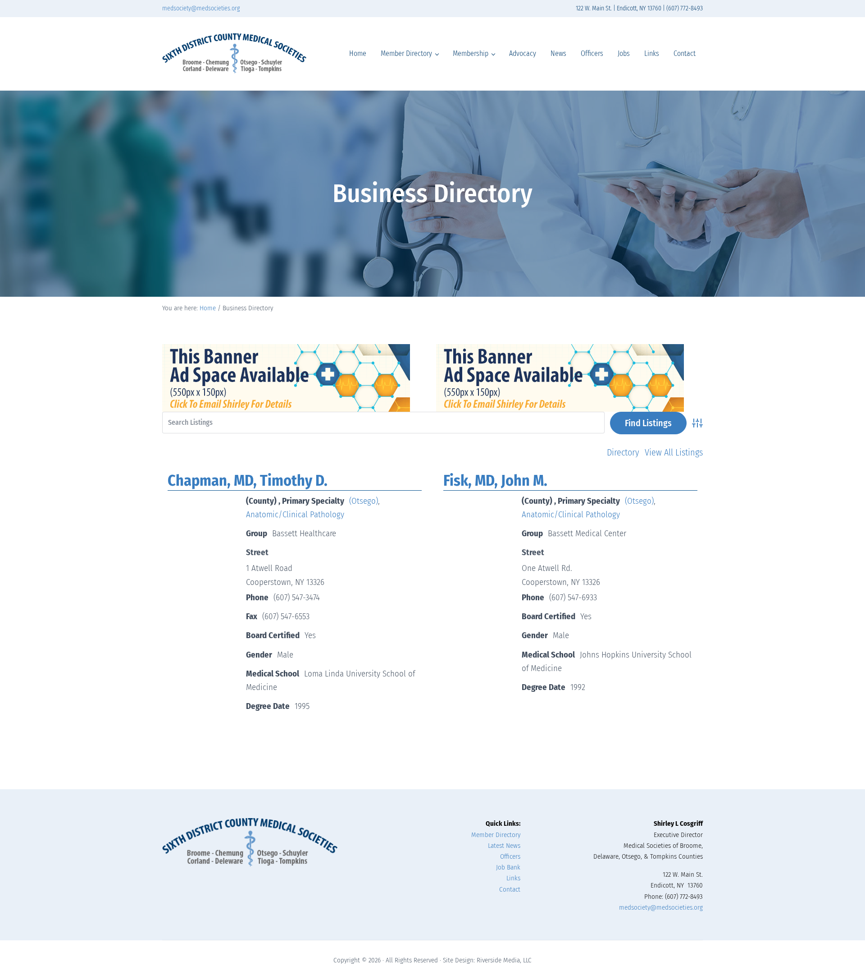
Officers (510, 856)
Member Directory (495, 835)
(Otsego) (363, 501)
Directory (623, 452)
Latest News (504, 846)
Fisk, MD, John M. (495, 480)
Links (513, 878)
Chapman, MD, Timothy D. (248, 480)
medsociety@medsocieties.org (201, 8)
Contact (509, 889)
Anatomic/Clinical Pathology (295, 514)
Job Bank (508, 867)
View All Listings (674, 452)
